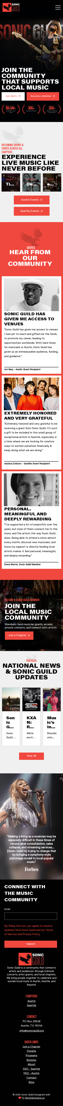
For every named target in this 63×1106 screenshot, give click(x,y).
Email (7, 909)
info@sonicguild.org (31, 1030)
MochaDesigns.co (35, 1098)
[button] (13, 96)
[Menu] (58, 7)
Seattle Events (31, 179)
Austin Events (11, 179)
